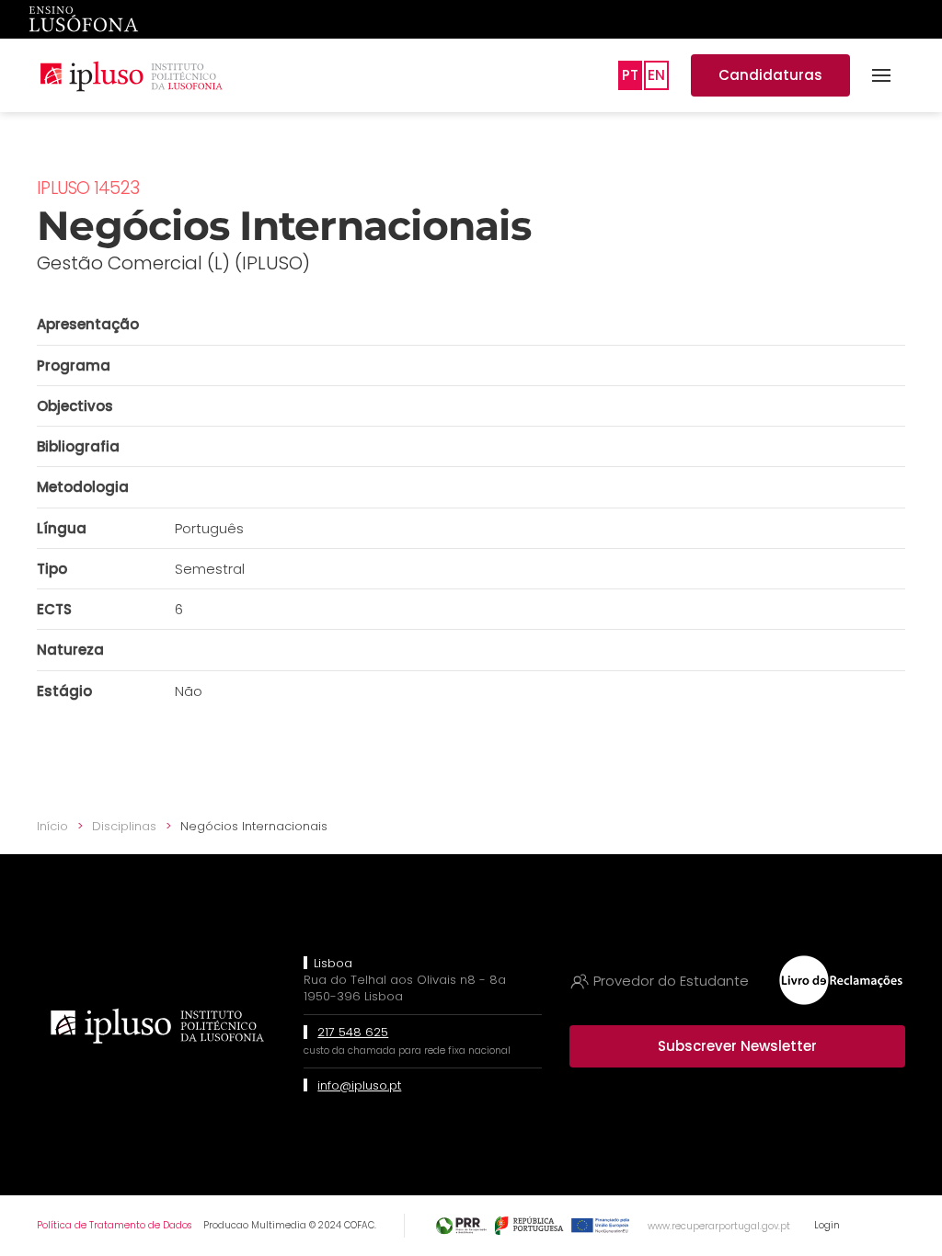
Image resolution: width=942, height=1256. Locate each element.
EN (656, 75)
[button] (881, 75)
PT (630, 75)
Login (827, 1225)
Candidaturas (770, 75)
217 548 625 (352, 1032)
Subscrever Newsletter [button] (737, 1046)
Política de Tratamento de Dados (114, 1225)
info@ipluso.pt (359, 1085)
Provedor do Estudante (671, 980)
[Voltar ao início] (130, 75)
